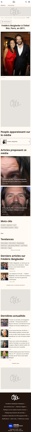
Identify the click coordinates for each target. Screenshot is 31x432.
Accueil (2, 17)
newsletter (29, 2)
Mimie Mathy (4, 243)
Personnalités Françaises (7, 227)
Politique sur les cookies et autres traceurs (14, 410)
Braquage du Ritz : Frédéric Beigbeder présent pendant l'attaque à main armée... (14, 210)
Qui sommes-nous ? (9, 407)
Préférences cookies (23, 419)
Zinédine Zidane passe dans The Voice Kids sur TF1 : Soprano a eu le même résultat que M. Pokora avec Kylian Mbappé (19, 355)
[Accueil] (14, 2)
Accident (3, 225)
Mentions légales (21, 407)
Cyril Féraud (24, 245)
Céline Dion (4, 248)
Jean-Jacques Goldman (14, 245)
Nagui (9, 248)
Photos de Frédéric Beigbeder (19, 17)
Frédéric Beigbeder (8, 17)
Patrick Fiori (4, 245)
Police (16, 227)
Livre (15, 225)
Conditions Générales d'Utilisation (14, 403)
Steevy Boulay (20, 243)
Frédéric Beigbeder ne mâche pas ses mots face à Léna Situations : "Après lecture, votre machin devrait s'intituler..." (19, 266)
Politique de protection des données (15, 413)
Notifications (5, 419)
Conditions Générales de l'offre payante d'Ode (14, 416)
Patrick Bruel (12, 243)
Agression (9, 225)
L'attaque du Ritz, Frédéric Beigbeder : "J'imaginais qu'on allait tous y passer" (14, 180)
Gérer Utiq (13, 419)
